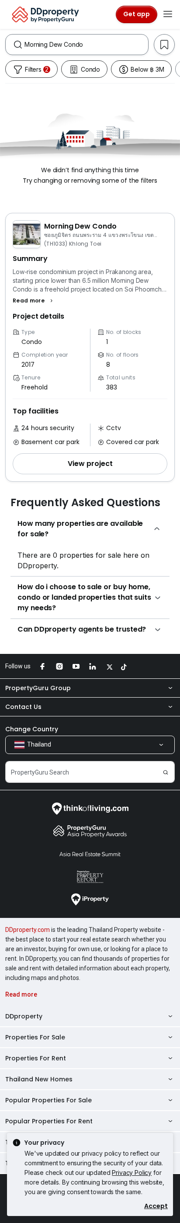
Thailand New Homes (39, 1079)
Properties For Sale (35, 1037)
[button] (34, 300)
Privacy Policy (132, 1172)
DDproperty (23, 1016)
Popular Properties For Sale (48, 1100)
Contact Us (23, 706)
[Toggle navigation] (168, 14)
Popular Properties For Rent (49, 1121)
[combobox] (86, 44)
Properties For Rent (35, 1058)
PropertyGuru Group (38, 688)
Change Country (31, 729)
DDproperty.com (27, 929)
